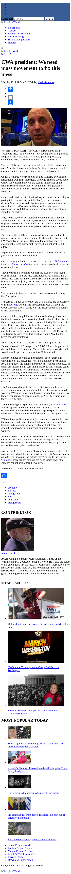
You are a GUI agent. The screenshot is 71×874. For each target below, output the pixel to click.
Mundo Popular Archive (20, 851)
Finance (12, 490)
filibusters (12, 304)
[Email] (39, 97)
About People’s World (19, 845)
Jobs (10, 496)
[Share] (39, 89)
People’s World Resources (21, 854)
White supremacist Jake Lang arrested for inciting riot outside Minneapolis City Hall (35, 745)
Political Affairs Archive (20, 848)
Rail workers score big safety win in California (32, 839)
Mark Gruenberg (46, 82)
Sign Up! (6, 54)
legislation (13, 499)
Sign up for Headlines (19, 33)
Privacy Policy (15, 857)
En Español (14, 27)
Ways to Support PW (19, 39)
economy (13, 487)
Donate (12, 42)
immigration (14, 493)
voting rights (59, 404)
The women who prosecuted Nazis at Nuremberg (33, 793)
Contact (12, 30)
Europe (6, 460)
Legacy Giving (16, 36)
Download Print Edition (20, 860)
